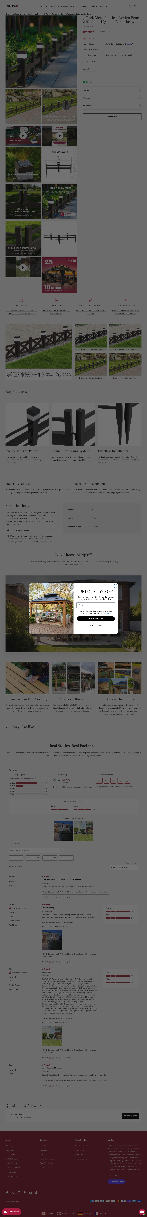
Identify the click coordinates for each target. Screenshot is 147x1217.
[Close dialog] (115, 586)
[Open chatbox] (142, 1212)
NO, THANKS (96, 626)
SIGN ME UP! (96, 619)
